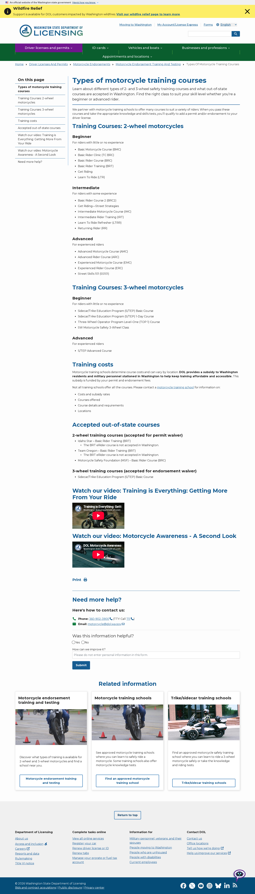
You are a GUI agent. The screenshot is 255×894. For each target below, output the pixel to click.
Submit (81, 665)
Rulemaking (23, 858)
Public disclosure (70, 887)
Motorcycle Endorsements (91, 64)
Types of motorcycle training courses (40, 89)
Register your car (84, 843)
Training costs (27, 121)
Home (19, 64)
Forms (208, 24)
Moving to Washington (135, 24)
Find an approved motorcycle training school (127, 781)
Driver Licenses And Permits (48, 64)
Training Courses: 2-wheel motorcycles (36, 100)
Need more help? (30, 161)
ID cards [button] (100, 48)
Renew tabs (80, 853)
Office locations (197, 843)
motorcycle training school (175, 387)
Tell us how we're (203, 848)
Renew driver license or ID (90, 848)
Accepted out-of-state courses (39, 128)
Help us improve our (207, 853)
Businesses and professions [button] (206, 48)
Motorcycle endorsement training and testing (51, 781)
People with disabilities (145, 857)
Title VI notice (24, 863)
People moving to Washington (151, 847)
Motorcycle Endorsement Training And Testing (148, 64)
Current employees (143, 862)
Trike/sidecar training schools (204, 783)
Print (77, 580)
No (87, 642)
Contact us (194, 838)
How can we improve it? (88, 649)
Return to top (128, 815)
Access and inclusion (31, 844)
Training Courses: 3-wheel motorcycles (36, 111)
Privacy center (94, 887)
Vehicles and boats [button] (145, 48)
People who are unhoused (148, 852)
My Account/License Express (177, 24)
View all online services (88, 838)
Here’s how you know (84, 2)
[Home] (51, 22)
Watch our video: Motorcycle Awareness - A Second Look (38, 152)
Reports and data (27, 853)
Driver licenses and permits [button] (49, 48)
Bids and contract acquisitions (35, 887)
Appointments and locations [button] (128, 56)
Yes (77, 642)
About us (21, 838)
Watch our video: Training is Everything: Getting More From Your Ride (39, 139)
